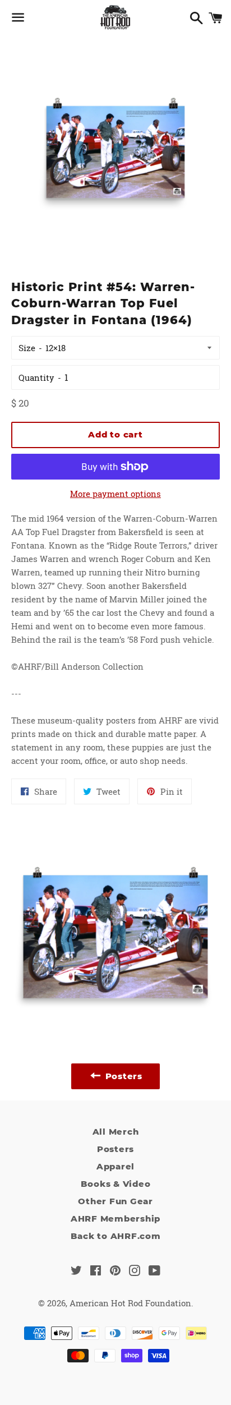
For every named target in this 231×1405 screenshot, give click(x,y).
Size (27, 347)
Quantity (36, 377)
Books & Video (116, 1183)
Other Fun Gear (115, 1201)
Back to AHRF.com (116, 1236)
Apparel (115, 1166)
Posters (115, 1149)
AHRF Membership (115, 1218)
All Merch (116, 1131)
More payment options (115, 493)
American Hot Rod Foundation (130, 1303)
